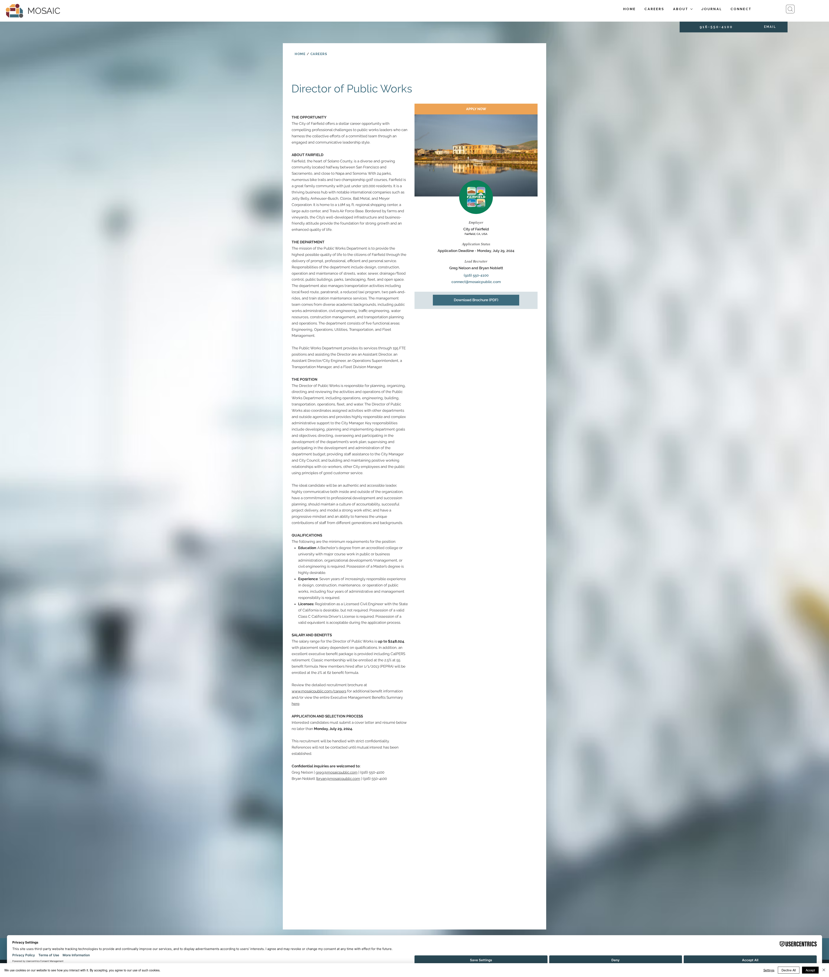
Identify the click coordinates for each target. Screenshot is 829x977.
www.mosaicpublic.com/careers (319, 691)
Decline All (789, 970)
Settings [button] (768, 970)
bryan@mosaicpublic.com (338, 778)
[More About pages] (691, 9)
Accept (810, 970)
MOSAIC (43, 11)
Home (300, 54)
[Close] (823, 970)
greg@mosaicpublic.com (337, 772)
